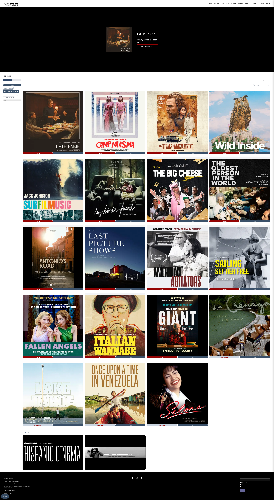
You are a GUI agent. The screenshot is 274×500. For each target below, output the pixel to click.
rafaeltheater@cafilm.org (9, 483)
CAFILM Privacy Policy (8, 493)
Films (7, 80)
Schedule (16, 80)
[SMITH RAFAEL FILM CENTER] (11, 3)
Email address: (243, 477)
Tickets (37, 153)
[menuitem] (210, 4)
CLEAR (12, 85)
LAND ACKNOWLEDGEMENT (9, 490)
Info (68, 153)
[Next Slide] (270, 39)
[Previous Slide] (3, 39)
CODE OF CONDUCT (8, 487)
